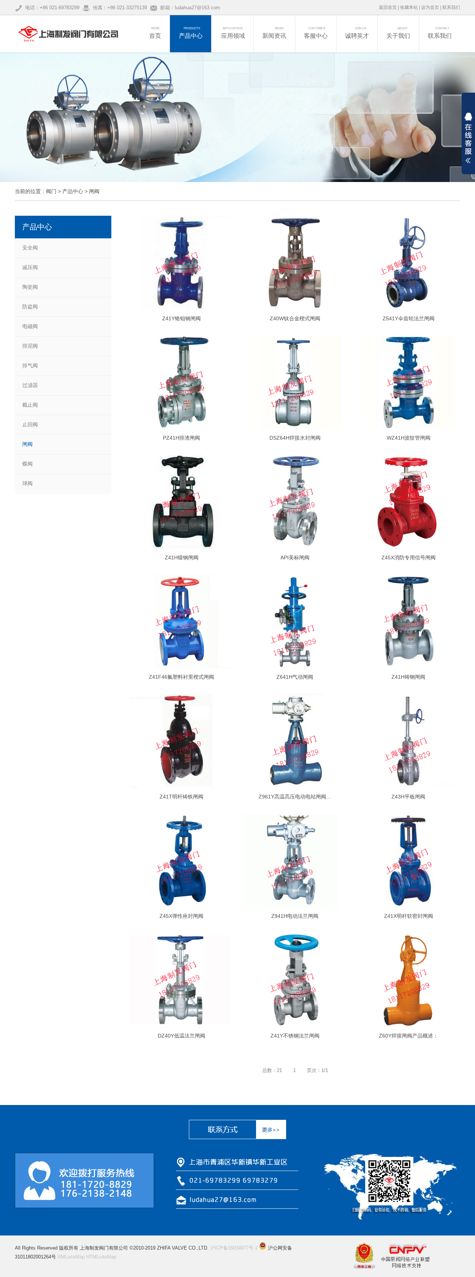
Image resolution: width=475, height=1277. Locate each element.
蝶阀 (27, 464)
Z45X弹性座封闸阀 (181, 916)
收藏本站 (409, 7)
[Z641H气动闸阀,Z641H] (295, 622)
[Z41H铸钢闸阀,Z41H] (408, 622)
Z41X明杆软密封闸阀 (408, 916)
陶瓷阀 (30, 287)
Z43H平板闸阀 (408, 797)
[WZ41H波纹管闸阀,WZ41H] (408, 382)
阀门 (51, 191)
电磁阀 (30, 326)
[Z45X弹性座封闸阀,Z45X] (181, 861)
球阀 (27, 483)
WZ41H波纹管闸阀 (408, 438)
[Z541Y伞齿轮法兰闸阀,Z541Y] (408, 263)
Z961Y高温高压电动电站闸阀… (295, 797)
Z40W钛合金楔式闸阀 (295, 318)
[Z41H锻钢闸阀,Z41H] (181, 502)
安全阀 (30, 248)
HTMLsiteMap (101, 1257)
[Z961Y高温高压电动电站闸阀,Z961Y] (295, 741)
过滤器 (30, 385)
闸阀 (94, 191)
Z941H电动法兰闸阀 (294, 916)
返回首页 (388, 7)
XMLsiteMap (71, 1257)
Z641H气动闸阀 (294, 677)
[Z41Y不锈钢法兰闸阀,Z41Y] (295, 980)
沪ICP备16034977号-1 (234, 1248)
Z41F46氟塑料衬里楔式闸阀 (181, 677)
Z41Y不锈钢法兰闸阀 (295, 1036)
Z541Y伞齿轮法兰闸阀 (409, 318)
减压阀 (30, 267)
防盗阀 (30, 307)
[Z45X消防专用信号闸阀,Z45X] (408, 502)
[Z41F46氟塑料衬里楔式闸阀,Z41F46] (181, 622)
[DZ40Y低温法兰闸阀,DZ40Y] (181, 980)
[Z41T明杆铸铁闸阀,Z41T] (181, 741)
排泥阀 (30, 346)
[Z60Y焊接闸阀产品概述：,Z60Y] (408, 980)
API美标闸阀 (295, 557)
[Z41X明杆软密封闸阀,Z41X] (408, 861)
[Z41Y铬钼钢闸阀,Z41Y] (181, 263)
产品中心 (72, 191)
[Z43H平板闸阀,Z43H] (408, 741)
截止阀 (30, 405)
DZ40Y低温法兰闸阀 (181, 1036)
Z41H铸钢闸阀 (408, 677)
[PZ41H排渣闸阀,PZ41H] (181, 382)
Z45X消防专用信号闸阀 (408, 557)
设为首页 (430, 7)
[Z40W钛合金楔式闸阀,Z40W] (295, 263)
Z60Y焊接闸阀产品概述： (408, 1036)
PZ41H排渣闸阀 (181, 438)
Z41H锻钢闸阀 (182, 557)
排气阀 (30, 365)
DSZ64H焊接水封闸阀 (295, 438)
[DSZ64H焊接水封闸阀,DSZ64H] (295, 382)
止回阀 (30, 424)
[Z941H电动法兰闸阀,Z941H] (295, 861)
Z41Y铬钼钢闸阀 (181, 318)
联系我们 (451, 7)
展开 (468, 138)
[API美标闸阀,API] (295, 502)
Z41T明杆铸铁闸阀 (181, 797)
